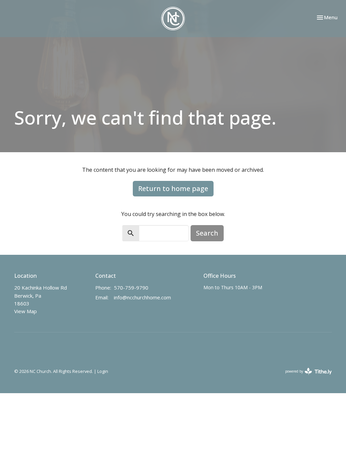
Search (207, 233)
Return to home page (173, 188)
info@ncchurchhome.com (142, 297)
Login (102, 371)
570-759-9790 (131, 287)
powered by (305, 377)
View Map (25, 311)
